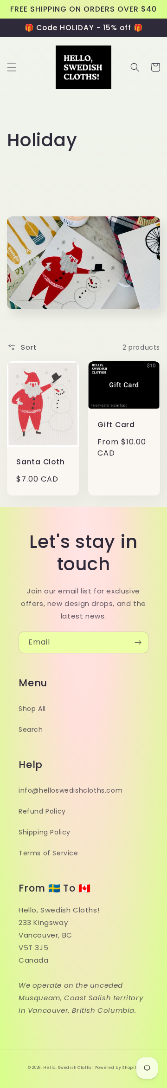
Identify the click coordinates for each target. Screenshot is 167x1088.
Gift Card (116, 424)
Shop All (32, 708)
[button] (11, 67)
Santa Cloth (40, 461)
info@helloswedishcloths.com (70, 790)
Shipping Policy (45, 832)
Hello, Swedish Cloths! (68, 1067)
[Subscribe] (138, 642)
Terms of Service (48, 853)
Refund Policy (42, 811)
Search (31, 729)
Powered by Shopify (117, 1067)
